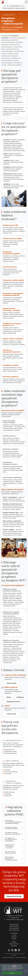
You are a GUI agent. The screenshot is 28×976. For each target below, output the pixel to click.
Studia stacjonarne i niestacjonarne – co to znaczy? (10, 846)
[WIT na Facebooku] (9, 950)
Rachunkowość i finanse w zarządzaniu (13, 782)
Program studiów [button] (11, 683)
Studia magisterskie (14, 928)
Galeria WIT (14, 945)
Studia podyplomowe (14, 930)
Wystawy (14, 942)
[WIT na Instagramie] (12, 950)
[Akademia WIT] (14, 909)
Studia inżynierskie (14, 926)
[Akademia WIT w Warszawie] (2, 1)
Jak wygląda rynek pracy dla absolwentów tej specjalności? (11, 839)
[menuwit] (26, 2)
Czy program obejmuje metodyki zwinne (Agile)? (11, 827)
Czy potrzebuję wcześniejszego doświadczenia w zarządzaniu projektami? (13, 822)
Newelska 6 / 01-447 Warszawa (15, 915)
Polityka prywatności (20, 957)
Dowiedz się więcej (12, 969)
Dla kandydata (14, 933)
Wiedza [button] (9, 697)
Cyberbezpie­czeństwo (13, 740)
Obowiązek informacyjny (8, 957)
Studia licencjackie (14, 924)
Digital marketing (11, 761)
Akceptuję (12, 973)
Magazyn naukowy (14, 943)
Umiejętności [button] (20, 697)
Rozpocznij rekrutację (13, 896)
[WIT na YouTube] (19, 950)
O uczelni (14, 935)
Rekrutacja (14, 937)
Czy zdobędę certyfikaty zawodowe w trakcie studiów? (12, 833)
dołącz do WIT (20, 8)
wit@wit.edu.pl (15, 917)
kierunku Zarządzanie (18, 38)
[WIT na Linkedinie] (16, 950)
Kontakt (14, 938)
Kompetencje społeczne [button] (13, 701)
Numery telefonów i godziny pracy (15, 919)
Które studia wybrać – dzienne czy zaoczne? (10, 852)
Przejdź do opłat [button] (11, 714)
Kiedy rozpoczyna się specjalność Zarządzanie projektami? (11, 858)
